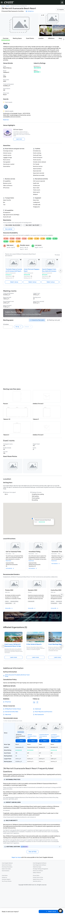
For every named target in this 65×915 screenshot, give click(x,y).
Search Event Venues (7, 865)
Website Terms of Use (38, 879)
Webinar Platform (37, 872)
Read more (6, 119)
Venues (7, 6)
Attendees (6, 324)
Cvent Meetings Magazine (56, 644)
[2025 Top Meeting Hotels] (5, 106)
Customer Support (6, 879)
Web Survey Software (38, 870)
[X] (34, 702)
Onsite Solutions (5, 870)
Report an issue (16, 857)
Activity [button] (6, 601)
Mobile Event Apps (37, 866)
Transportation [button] (54, 603)
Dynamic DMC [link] (32, 590)
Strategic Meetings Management (40, 868)
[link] (14, 584)
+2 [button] (14, 603)
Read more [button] (8, 560)
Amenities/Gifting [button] (14, 601)
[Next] (63, 39)
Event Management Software (39, 863)
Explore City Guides (6, 868)
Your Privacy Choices (6, 881)
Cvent (2, 6)
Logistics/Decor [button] (8, 603)
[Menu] (1, 2)
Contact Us (4, 877)
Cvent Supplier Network (7, 863)
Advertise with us (37, 881)
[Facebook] (37, 702)
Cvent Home (4, 875)
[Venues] (62, 2)
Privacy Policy (36, 875)
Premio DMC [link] (9, 590)
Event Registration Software (39, 865)
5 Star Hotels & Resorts (34, 644)
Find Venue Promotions (7, 866)
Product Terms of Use (38, 877)
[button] (19, 24)
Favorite (61, 9)
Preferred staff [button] (31, 601)
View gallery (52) (58, 33)
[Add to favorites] (21, 260)
